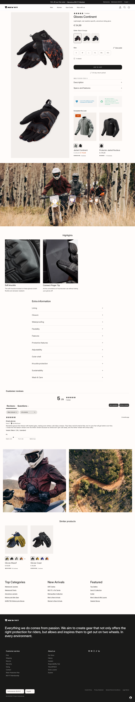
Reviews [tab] (11, 406)
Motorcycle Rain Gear (12, 597)
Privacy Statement (99, 690)
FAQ (7, 655)
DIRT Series (51, 587)
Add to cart (97, 67)
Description (79, 82)
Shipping (9, 658)
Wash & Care (37, 377)
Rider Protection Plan (12, 672)
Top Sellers (93, 587)
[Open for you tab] (130, 697)
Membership (106, 2)
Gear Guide (69, 7)
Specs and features (82, 88)
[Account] (119, 7)
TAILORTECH (52, 667)
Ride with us (81, 7)
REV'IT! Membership (12, 675)
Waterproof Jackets (11, 587)
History (50, 658)
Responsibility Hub (54, 664)
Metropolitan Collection (55, 594)
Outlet (92, 594)
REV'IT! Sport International (17, 696)
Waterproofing (38, 322)
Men (51, 7)
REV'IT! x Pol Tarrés (54, 590)
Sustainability (37, 370)
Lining (34, 308)
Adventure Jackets (11, 594)
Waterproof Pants (10, 590)
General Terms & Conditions (113, 690)
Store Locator (52, 670)
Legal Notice (126, 690)
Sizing (8, 667)
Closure (35, 315)
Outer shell (36, 356)
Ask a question (114, 405)
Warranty (9, 664)
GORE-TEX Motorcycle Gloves (14, 601)
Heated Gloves (95, 601)
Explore (50, 672)
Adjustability (37, 350)
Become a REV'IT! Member (76, 2)
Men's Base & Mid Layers (98, 597)
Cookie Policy (88, 690)
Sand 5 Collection (96, 590)
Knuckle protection (40, 363)
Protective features (40, 343)
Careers (50, 661)
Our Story (51, 655)
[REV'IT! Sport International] (11, 7)
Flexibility (36, 329)
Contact (8, 670)
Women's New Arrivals (55, 601)
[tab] (23, 406)
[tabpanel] (67, 426)
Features (35, 336)
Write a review (124, 405)
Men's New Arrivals (54, 597)
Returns (8, 661)
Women (59, 7)
